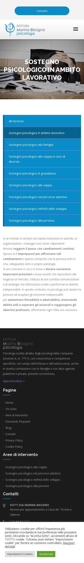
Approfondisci (12, 381)
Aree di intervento (16, 415)
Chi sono (11, 409)
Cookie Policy (13, 446)
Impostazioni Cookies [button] (20, 554)
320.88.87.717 (19, 522)
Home (9, 402)
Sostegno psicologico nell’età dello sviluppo (32, 479)
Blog (8, 428)
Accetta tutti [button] (46, 554)
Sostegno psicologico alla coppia (26, 467)
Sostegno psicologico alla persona (27, 486)
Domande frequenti (17, 421)
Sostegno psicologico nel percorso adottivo (33, 473)
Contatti (42, 11)
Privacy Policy (14, 440)
